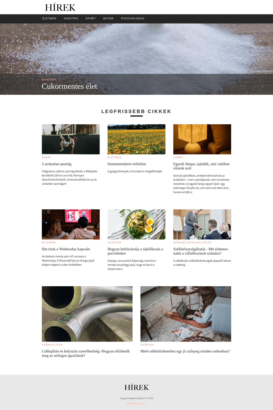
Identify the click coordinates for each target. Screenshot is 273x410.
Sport (47, 157)
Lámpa (178, 157)
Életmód (115, 157)
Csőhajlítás (52, 344)
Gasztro (49, 79)
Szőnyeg (147, 344)
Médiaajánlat (136, 403)
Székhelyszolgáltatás (192, 242)
